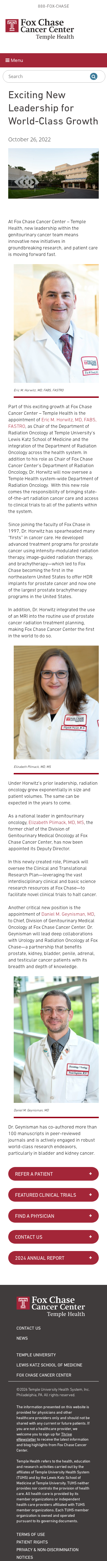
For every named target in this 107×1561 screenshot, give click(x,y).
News (22, 1338)
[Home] (53, 1307)
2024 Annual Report (39, 1258)
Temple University (36, 1354)
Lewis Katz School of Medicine (49, 1364)
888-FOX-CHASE (53, 6)
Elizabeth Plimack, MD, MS (56, 822)
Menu (16, 60)
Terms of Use (30, 1534)
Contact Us (29, 1237)
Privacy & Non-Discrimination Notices (47, 1553)
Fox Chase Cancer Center (43, 1374)
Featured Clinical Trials (45, 1195)
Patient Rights (32, 1541)
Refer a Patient (34, 1174)
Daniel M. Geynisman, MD (67, 914)
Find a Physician (34, 1216)
